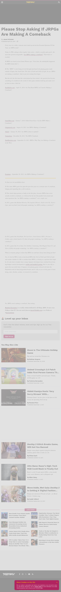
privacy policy (38, 586)
